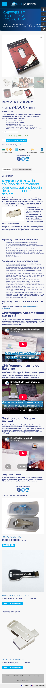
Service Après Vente (23, 680)
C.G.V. (29, 675)
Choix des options (12, 603)
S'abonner (8, 545)
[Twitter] (23, 159)
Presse (8, 675)
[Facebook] (19, 159)
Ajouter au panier (16, 140)
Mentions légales (19, 675)
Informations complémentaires (21, 169)
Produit (22, 145)
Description (6, 169)
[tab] (7, 169)
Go (3, 131)
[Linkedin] (27, 159)
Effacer (21, 132)
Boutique (37, 675)
